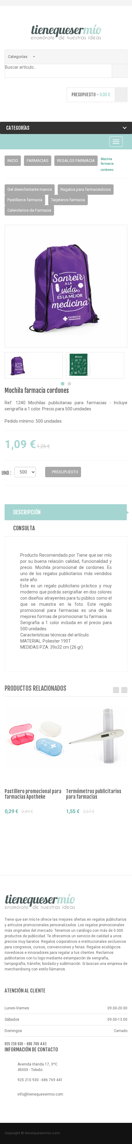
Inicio (12, 160)
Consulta (18, 833)
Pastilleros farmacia (24, 200)
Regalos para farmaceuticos (85, 189)
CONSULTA (24, 528)
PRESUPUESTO (64, 472)
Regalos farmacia (76, 160)
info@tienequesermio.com (40, 1094)
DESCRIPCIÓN (27, 512)
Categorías (18, 56)
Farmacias (38, 160)
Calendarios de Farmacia (29, 210)
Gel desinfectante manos (29, 189)
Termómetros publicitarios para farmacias (93, 794)
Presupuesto (27, 822)
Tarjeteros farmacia (68, 200)
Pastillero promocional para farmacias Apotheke (33, 794)
